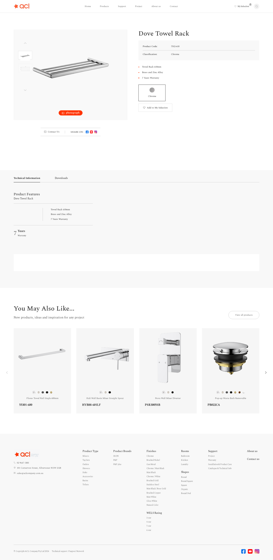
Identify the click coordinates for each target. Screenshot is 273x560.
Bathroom (185, 456)
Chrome (150, 456)
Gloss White (152, 501)
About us (156, 6)
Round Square (187, 481)
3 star (149, 517)
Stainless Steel (153, 484)
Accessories (88, 476)
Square (184, 485)
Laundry (184, 464)
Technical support (59, 551)
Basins (85, 480)
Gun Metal (151, 464)
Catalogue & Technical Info (220, 468)
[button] (266, 372)
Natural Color (152, 505)
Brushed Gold (152, 480)
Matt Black (151, 472)
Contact (174, 6)
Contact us (253, 459)
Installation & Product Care (220, 464)
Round (184, 477)
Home (88, 6)
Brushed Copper (154, 492)
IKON (116, 456)
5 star (149, 525)
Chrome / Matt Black (155, 468)
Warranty (212, 460)
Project (138, 6)
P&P (115, 460)
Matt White (151, 496)
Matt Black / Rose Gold (156, 488)
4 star (149, 521)
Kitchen (184, 460)
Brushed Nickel (153, 460)
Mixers (86, 456)
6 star (149, 530)
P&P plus (117, 464)
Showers (86, 468)
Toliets (86, 484)
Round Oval (186, 493)
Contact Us (54, 132)
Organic (184, 489)
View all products (244, 315)
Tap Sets (86, 460)
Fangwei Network (76, 551)
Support (122, 6)
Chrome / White (153, 476)
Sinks (85, 472)
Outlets (86, 464)
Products (104, 6)
